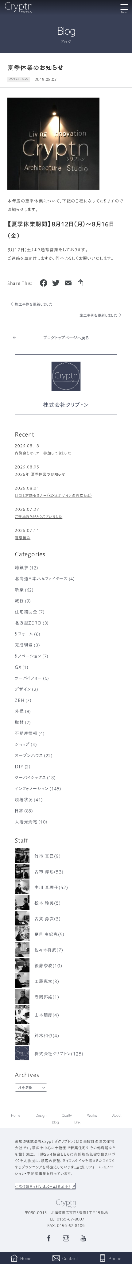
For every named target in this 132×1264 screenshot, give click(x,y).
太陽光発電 (31, 821)
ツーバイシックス (35, 777)
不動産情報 (30, 733)
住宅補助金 (30, 611)
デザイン (26, 689)
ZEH (23, 700)
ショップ (26, 744)
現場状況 (29, 799)
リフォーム (28, 633)
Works (92, 1115)
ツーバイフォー (32, 678)
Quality (67, 1115)
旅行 (23, 600)
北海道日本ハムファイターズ (45, 578)
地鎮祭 (26, 567)
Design (41, 1115)
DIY (23, 766)
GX (22, 666)
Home (15, 1115)
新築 (24, 589)
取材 (23, 722)
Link (77, 1122)
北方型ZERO (32, 622)
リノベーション (32, 655)
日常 (24, 810)
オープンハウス (34, 755)
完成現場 (27, 644)
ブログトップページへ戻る (66, 337)
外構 (23, 711)
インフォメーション (18, 79)
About (116, 1115)
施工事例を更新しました (33, 304)
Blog (55, 1122)
